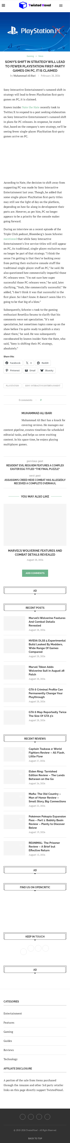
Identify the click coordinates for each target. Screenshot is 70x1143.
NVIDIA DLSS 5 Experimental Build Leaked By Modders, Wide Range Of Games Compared (47, 646)
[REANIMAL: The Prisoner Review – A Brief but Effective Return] (14, 848)
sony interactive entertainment (42, 385)
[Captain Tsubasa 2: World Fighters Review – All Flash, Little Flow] (14, 754)
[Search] (66, 5)
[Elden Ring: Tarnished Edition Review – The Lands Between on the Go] (14, 777)
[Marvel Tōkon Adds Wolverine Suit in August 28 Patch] (14, 672)
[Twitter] (31, 1117)
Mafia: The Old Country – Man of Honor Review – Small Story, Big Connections (47, 797)
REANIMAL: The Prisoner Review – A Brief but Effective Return (44, 846)
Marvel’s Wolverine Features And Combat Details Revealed (47, 621)
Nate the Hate (30, 107)
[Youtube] (39, 1117)
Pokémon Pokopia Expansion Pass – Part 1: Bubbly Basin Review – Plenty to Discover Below (47, 822)
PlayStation (12, 385)
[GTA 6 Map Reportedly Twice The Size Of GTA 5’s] (14, 717)
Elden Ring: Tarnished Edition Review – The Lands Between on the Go (47, 775)
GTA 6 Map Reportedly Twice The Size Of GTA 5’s (47, 714)
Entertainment (13, 1013)
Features (9, 1022)
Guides (8, 1041)
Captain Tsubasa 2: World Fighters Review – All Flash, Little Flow (47, 752)
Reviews (9, 1050)
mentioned (10, 239)
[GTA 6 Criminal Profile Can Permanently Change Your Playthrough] (14, 695)
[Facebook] (22, 1117)
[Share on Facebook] (45, 400)
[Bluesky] (47, 1117)
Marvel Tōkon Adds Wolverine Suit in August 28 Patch (46, 670)
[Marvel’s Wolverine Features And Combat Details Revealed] (35, 525)
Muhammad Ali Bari (24, 75)
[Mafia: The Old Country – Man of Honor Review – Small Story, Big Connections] (14, 799)
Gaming (8, 1031)
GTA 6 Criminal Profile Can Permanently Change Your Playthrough (46, 693)
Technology (11, 1059)
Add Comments (35, 573)
